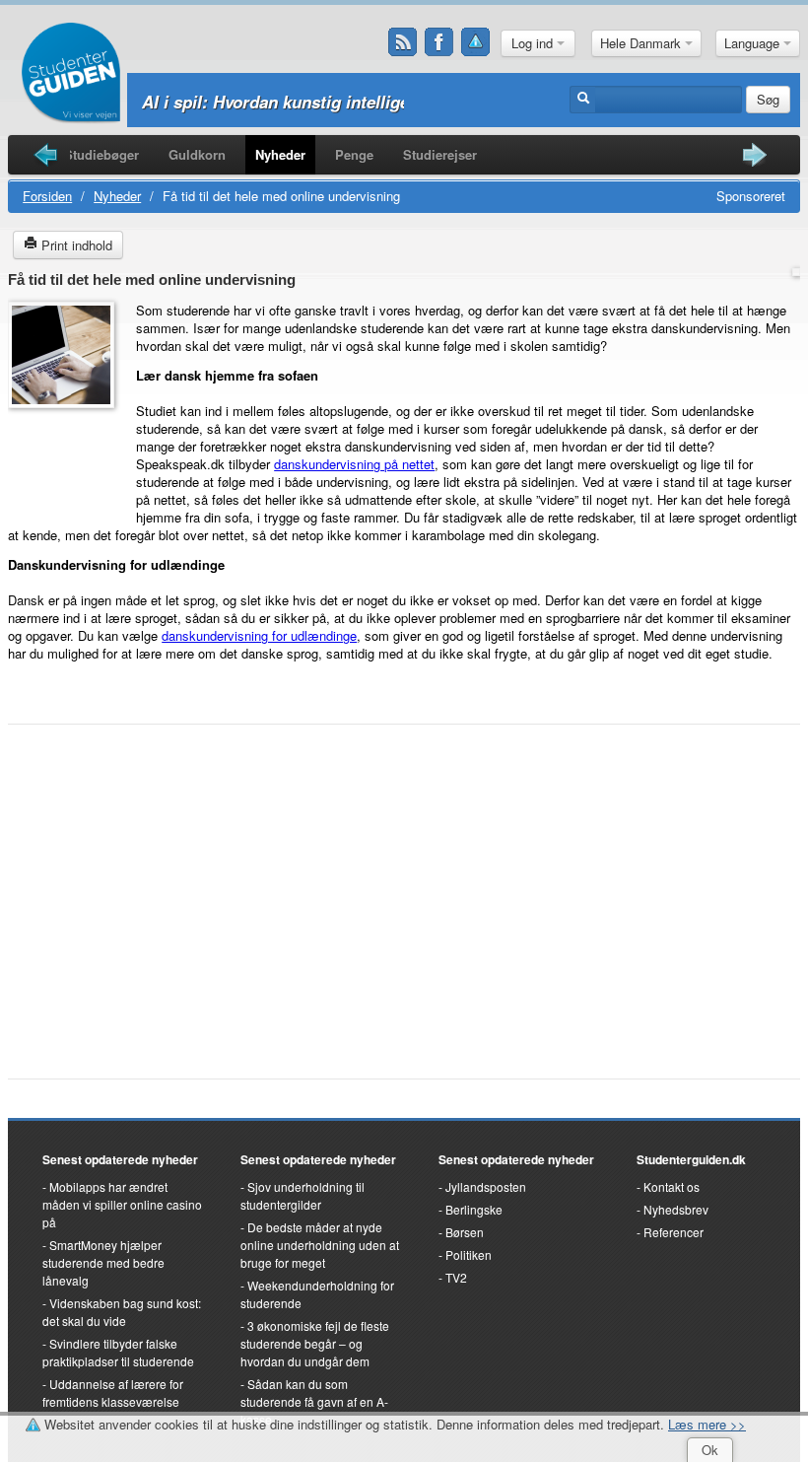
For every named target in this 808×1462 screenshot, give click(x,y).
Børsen (464, 1231)
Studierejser (440, 154)
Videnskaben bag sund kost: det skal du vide (121, 1311)
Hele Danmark (642, 43)
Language (753, 43)
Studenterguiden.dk (691, 1159)
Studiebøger (101, 154)
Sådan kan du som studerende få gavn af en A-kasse (314, 1401)
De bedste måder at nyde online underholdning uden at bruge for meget (319, 1244)
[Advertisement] (67, 462)
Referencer (673, 1231)
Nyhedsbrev (675, 1209)
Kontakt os (671, 1186)
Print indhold (74, 245)
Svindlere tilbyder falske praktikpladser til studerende (118, 1352)
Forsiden (47, 195)
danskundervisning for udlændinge (259, 635)
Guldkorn (197, 154)
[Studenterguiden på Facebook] (439, 42)
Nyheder (280, 154)
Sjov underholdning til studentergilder (302, 1195)
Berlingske (474, 1209)
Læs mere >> (707, 1424)
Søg (768, 99)
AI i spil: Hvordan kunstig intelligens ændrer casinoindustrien (384, 101)
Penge (354, 154)
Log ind (534, 43)
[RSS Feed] (403, 42)
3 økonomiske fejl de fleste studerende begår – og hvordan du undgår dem (314, 1343)
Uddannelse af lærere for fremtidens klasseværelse (112, 1392)
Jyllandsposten (485, 1186)
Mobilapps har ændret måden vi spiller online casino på (122, 1204)
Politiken (468, 1254)
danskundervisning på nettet (354, 463)
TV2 (456, 1277)
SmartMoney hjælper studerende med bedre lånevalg (103, 1262)
